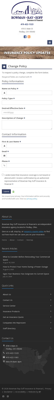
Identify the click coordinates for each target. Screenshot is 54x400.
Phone (6, 161)
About (12, 240)
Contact (20, 240)
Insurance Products (11, 311)
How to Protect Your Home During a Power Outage (25, 268)
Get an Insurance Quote (13, 317)
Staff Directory (9, 328)
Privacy (48, 388)
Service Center (9, 305)
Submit (6, 191)
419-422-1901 (12, 357)
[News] (29, 36)
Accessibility (20, 391)
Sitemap (29, 240)
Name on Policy (10, 88)
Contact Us (7, 300)
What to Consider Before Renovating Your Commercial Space (26, 259)
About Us (7, 294)
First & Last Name (11, 141)
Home (4, 240)
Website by (34, 391)
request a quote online (34, 231)
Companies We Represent (14, 322)
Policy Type (8, 98)
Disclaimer (8, 391)
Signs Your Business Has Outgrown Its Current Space (26, 275)
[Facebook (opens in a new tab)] (25, 36)
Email (5, 151)
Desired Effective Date (13, 108)
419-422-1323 (12, 353)
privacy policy (32, 199)
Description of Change (13, 118)
